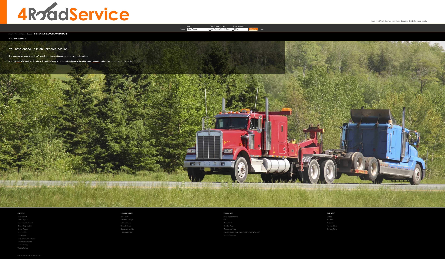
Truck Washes (22, 248)
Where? (217, 26)
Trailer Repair (22, 220)
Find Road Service (231, 216)
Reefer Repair (22, 229)
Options (262, 29)
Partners (404, 21)
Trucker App (228, 226)
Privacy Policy (332, 229)
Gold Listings (125, 223)
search (19, 61)
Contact (330, 220)
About (329, 216)
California (22, 34)
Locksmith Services (24, 242)
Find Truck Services (384, 21)
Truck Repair (22, 216)
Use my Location (220, 26)
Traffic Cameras (415, 21)
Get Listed (396, 21)
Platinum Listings (127, 220)
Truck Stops (21, 232)
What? (188, 26)
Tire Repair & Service (25, 223)
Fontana (29, 34)
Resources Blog (230, 229)
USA (16, 34)
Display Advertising (128, 229)
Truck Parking (22, 245)
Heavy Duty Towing (24, 226)
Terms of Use (332, 226)
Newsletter (228, 223)
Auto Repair (21, 235)
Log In (424, 21)
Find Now (253, 29)
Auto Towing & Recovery (26, 238)
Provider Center (126, 232)
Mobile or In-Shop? (238, 26)
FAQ (225, 220)
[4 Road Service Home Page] (73, 12)
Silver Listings (126, 226)
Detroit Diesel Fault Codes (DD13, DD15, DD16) (241, 232)
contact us (96, 61)
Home (10, 34)
